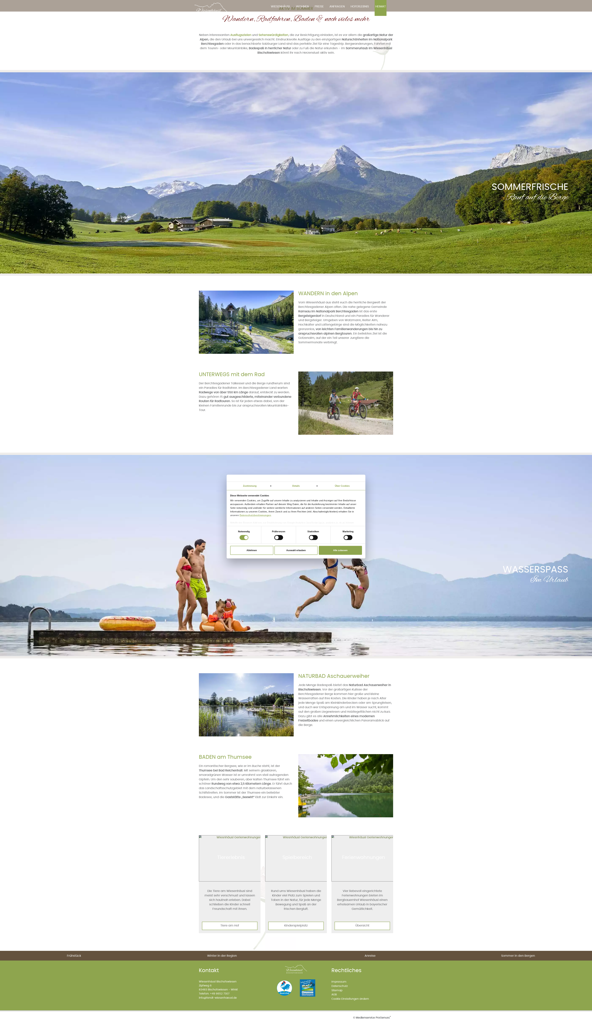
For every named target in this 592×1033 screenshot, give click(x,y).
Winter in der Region (222, 955)
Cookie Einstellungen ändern (350, 999)
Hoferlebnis (360, 6)
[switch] (277, 537)
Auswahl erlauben (296, 550)
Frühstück (74, 955)
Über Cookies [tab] (342, 485)
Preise (319, 6)
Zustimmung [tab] (250, 485)
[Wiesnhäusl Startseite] (213, 10)
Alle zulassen (340, 550)
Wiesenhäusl (280, 6)
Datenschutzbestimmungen (255, 515)
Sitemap (336, 990)
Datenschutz (339, 986)
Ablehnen (252, 550)
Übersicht (362, 925)
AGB (334, 994)
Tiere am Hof (229, 925)
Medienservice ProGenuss (373, 1017)
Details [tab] (296, 485)
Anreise (370, 955)
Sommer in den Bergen (518, 955)
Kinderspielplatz (296, 925)
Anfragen (337, 6)
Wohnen (302, 6)
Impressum (338, 981)
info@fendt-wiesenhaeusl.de (218, 997)
